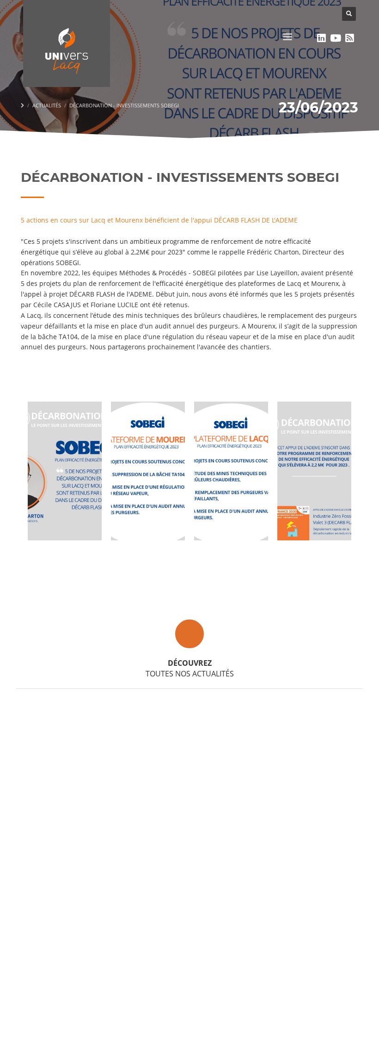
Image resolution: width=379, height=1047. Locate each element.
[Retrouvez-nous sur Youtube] (336, 38)
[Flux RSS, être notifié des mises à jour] (349, 38)
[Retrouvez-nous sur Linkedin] (321, 38)
